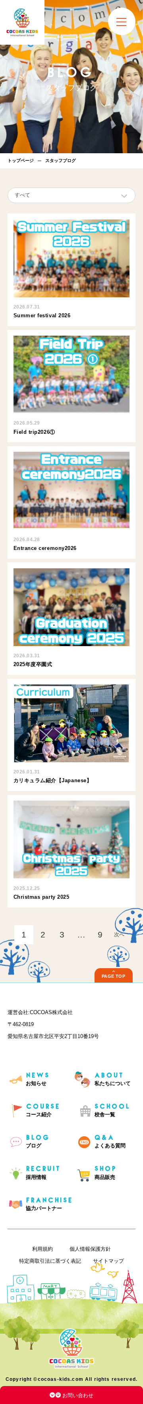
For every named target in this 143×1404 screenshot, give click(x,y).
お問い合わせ (77, 1395)
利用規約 (42, 1249)
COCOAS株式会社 (51, 1012)
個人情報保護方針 (90, 1249)
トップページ (21, 160)
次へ (119, 934)
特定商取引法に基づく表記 (50, 1261)
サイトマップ (108, 1261)
